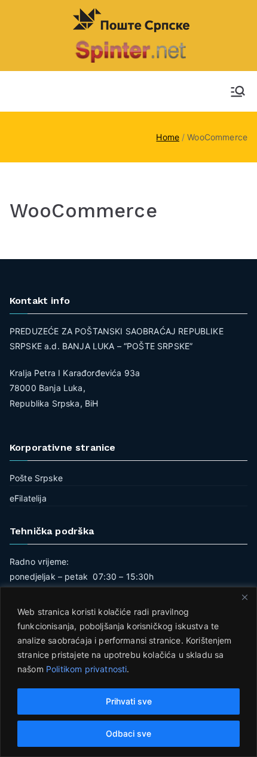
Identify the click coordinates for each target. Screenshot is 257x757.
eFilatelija (28, 498)
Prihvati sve (129, 701)
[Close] (244, 597)
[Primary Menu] (237, 91)
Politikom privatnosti (86, 669)
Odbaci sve (128, 733)
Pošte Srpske (36, 478)
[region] (128, 672)
